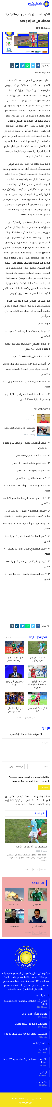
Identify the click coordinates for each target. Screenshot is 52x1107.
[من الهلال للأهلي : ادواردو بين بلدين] (14, 698)
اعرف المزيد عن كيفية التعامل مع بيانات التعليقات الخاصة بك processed (27, 802)
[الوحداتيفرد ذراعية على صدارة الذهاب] (14, 647)
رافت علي (43, 1049)
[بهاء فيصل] (37, 894)
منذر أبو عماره (41, 1082)
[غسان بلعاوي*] (14, 894)
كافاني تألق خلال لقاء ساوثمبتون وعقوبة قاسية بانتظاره (25, 1002)
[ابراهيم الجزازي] (37, 916)
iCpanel (22, 1102)
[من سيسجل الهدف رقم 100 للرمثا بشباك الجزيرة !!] (37, 671)
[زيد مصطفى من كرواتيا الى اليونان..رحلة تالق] (43, 431)
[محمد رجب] (14, 916)
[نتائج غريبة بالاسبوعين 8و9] (37, 698)
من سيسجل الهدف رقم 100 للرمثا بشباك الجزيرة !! (25, 1034)
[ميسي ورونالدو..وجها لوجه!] (14, 671)
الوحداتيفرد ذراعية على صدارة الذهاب (31, 1024)
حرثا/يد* (33, 415)
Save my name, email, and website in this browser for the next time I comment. (29, 779)
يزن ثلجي (43, 1072)
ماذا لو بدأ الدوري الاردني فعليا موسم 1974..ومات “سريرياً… (25, 1060)
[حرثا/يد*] (43, 418)
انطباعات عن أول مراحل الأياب (31, 846)
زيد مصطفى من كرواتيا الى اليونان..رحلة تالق (20, 429)
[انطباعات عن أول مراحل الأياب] (37, 647)
